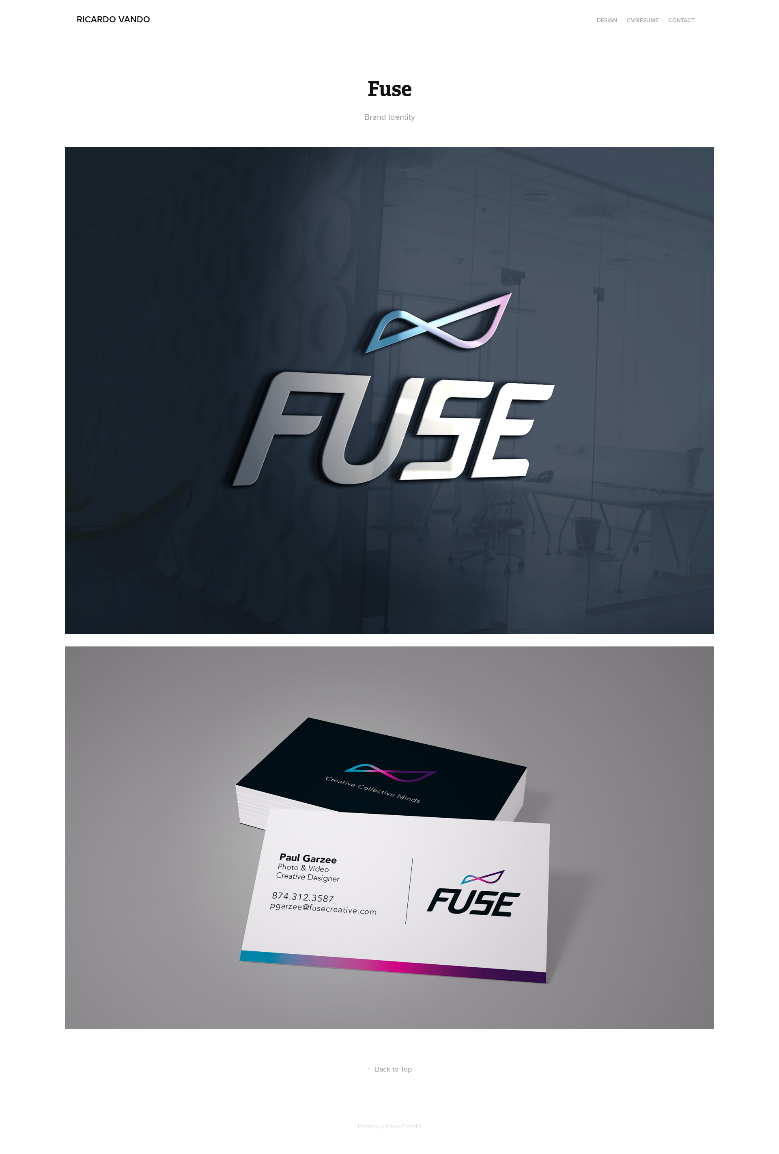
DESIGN (607, 20)
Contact (681, 20)
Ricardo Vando (113, 19)
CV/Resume (642, 20)
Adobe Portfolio (403, 1125)
